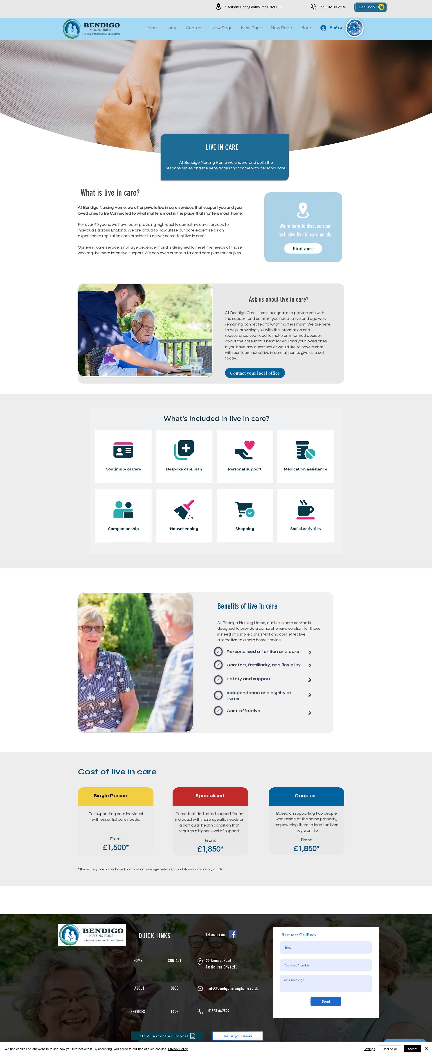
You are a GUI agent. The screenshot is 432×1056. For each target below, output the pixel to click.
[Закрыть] (426, 1048)
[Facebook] (232, 934)
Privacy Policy (178, 1049)
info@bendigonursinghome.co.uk (233, 988)
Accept (412, 1049)
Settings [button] (369, 1049)
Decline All (389, 1049)
